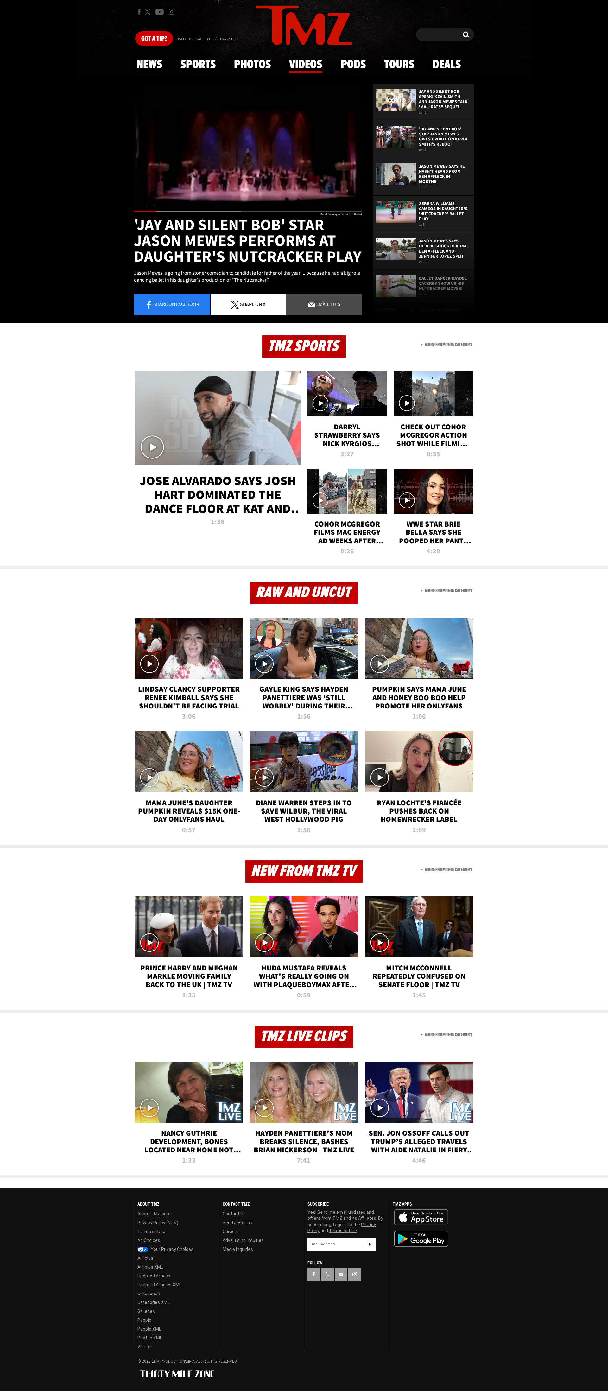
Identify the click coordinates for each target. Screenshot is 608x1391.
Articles (145, 1258)
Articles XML (150, 1266)
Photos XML (149, 1337)
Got (154, 39)
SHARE (252, 304)
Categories (148, 1293)
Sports (198, 64)
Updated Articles (154, 1275)
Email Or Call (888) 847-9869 (207, 39)
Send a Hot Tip (237, 1222)
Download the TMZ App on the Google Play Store (421, 1239)
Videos (305, 64)
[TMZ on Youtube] (159, 12)
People (144, 1320)
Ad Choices (148, 1240)
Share (176, 304)
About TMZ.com (154, 1213)
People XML (149, 1329)
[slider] (248, 211)
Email (327, 304)
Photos (252, 64)
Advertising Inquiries (243, 1240)
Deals (447, 64)
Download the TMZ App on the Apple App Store (421, 1217)
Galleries (146, 1311)
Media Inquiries (238, 1249)
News (149, 64)
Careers (231, 1231)
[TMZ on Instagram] (171, 11)
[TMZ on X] (148, 11)
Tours (399, 64)
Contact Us (234, 1213)
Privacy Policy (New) (157, 1222)
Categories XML (153, 1302)
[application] (248, 148)
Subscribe (370, 1244)
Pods (353, 64)
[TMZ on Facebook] (139, 11)
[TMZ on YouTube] (341, 1274)
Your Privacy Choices (171, 1249)
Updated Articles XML (159, 1284)
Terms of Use (151, 1231)
